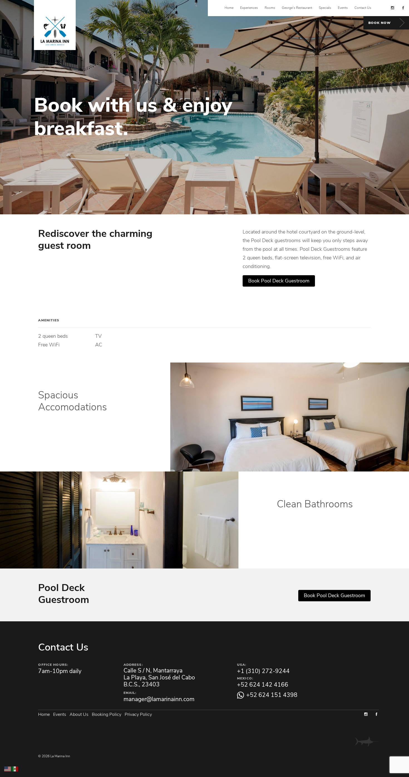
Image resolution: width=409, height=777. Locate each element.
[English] (7, 768)
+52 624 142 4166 (262, 685)
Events (59, 713)
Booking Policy (106, 713)
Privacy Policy (138, 713)
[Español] (15, 768)
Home (44, 713)
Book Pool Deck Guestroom (278, 280)
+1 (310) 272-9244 (263, 671)
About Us (79, 713)
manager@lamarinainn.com (159, 699)
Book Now (379, 23)
